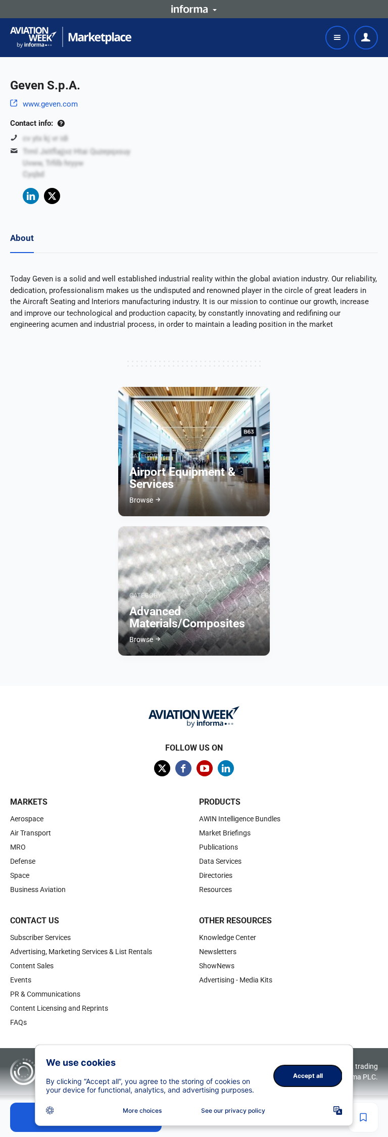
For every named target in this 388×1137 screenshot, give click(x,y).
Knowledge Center (227, 937)
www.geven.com (50, 104)
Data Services (220, 861)
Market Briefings (225, 833)
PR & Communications (45, 994)
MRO (18, 847)
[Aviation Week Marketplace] (70, 37)
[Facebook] (183, 768)
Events (20, 980)
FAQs (18, 1022)
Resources (215, 889)
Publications (218, 847)
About (22, 238)
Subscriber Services (40, 937)
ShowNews (216, 966)
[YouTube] (205, 768)
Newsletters (217, 952)
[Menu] (337, 38)
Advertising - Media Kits (235, 980)
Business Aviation (38, 889)
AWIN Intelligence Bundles (239, 819)
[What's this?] (61, 123)
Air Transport (30, 833)
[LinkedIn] (31, 196)
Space (19, 875)
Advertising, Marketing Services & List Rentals (81, 952)
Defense (22, 861)
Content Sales (32, 966)
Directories (215, 875)
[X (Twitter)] (52, 196)
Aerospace (26, 819)
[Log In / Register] (366, 38)
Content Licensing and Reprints (59, 1008)
